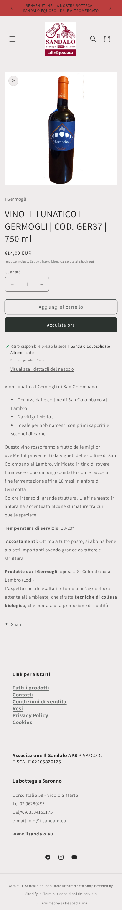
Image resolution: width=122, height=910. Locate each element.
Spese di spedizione (44, 262)
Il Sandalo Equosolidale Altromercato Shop (58, 886)
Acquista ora (61, 325)
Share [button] (17, 624)
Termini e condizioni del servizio (70, 893)
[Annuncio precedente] (11, 8)
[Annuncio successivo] (110, 8)
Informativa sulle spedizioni (64, 903)
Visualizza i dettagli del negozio (42, 369)
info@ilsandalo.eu (46, 820)
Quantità (13, 272)
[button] (12, 39)
